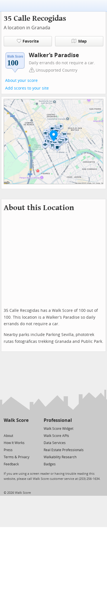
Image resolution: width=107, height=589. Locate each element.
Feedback (11, 464)
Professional (58, 420)
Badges (50, 464)
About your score (21, 80)
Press (8, 450)
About (8, 436)
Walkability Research (60, 457)
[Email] (24, 428)
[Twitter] (7, 428)
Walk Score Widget (58, 429)
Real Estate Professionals (64, 450)
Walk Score (16, 420)
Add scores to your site (27, 88)
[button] (53, 136)
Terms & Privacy (16, 457)
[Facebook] (16, 428)
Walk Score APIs (56, 436)
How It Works (14, 443)
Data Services (55, 443)
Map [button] (82, 41)
